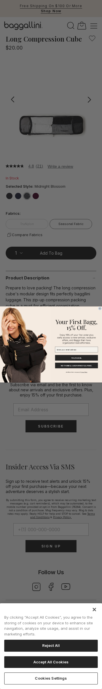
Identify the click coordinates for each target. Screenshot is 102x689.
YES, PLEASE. (76, 358)
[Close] (94, 609)
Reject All (51, 645)
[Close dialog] (100, 308)
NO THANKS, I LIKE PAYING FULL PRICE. (76, 366)
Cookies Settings (51, 678)
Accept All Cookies (51, 662)
